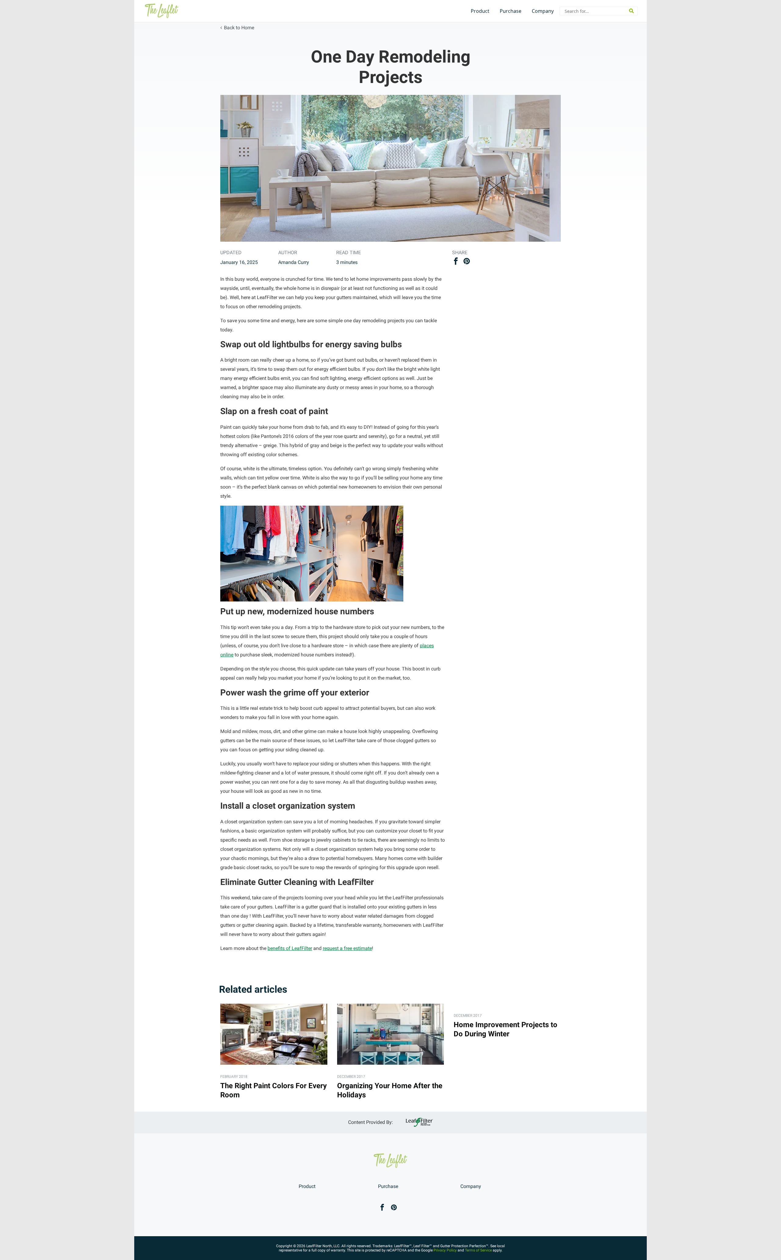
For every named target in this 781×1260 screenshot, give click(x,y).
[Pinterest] (393, 1208)
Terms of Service (478, 1250)
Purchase (510, 11)
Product (480, 11)
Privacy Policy (445, 1250)
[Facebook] (382, 1208)
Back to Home (239, 28)
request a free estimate (347, 948)
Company (543, 11)
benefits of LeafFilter (290, 948)
